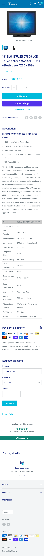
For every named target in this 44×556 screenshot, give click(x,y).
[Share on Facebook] (26, 117)
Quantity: (6, 87)
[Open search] (30, 3)
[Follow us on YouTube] (8, 524)
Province (6, 377)
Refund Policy (8, 414)
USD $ (6, 512)
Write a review (22, 438)
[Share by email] (40, 117)
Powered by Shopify (9, 551)
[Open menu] (3, 4)
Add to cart (22, 96)
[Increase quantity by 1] (26, 87)
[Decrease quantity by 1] (13, 87)
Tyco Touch (7, 71)
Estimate (10, 403)
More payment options (22, 109)
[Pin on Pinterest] (31, 117)
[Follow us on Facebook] (4, 524)
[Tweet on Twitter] (35, 117)
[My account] (35, 3)
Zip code (6, 388)
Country (5, 366)
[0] (39, 3)
